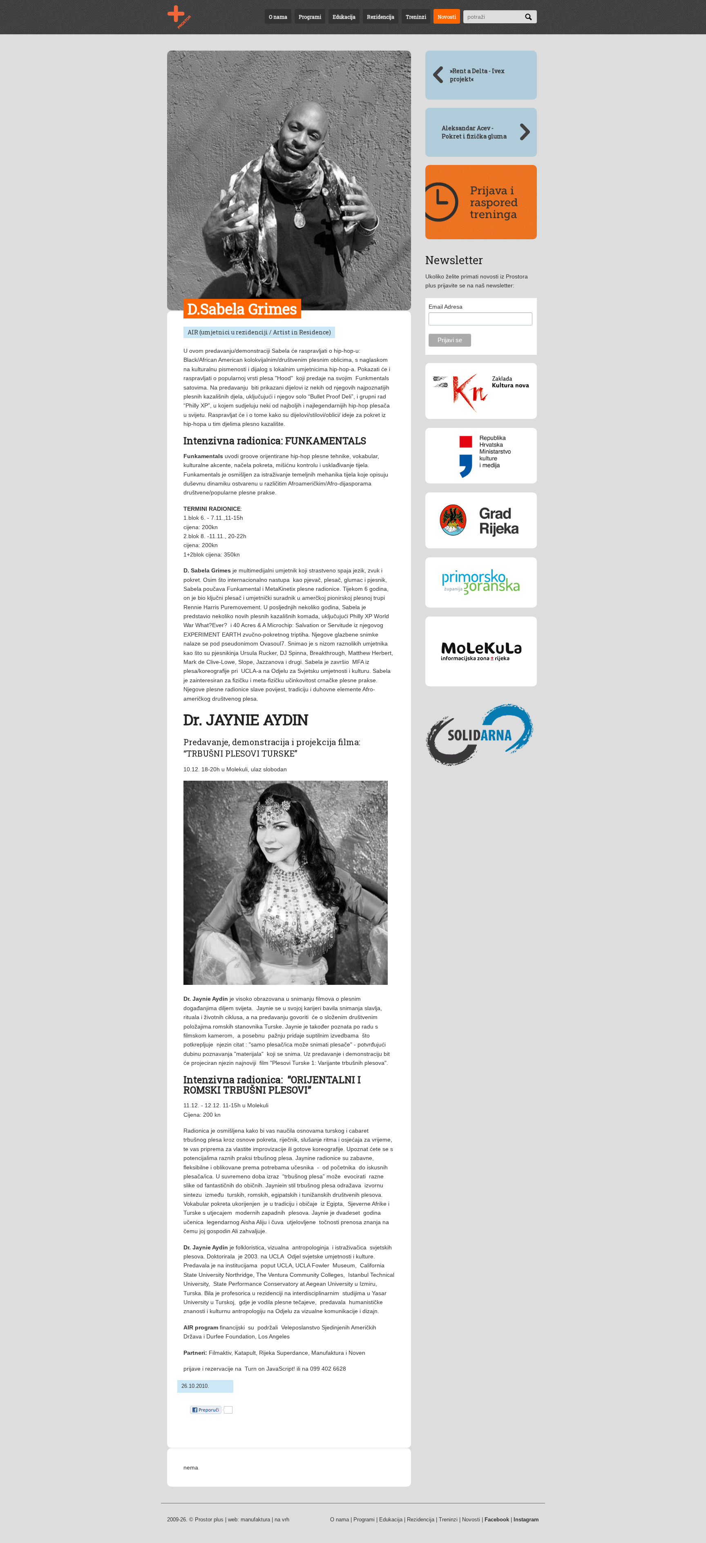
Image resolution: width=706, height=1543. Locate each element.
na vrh (282, 1519)
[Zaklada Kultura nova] (481, 425)
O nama (278, 16)
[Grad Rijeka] (481, 554)
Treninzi (416, 16)
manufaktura (255, 1519)
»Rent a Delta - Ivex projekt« (477, 75)
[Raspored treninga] (481, 245)
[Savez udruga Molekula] (481, 692)
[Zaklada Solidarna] (481, 780)
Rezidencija (380, 16)
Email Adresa (445, 306)
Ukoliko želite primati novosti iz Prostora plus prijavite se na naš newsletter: (476, 281)
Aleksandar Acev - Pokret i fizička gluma (474, 132)
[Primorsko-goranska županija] (481, 613)
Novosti (447, 16)
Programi (310, 16)
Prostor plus (209, 1519)
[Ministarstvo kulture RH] (481, 489)
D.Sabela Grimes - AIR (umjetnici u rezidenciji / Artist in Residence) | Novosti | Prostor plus (184, 17)
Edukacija (344, 16)
